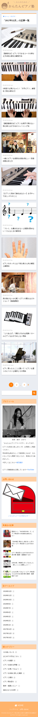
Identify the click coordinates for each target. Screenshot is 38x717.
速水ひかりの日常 (10, 690)
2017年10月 (8, 637)
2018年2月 (8, 621)
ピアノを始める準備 (11, 665)
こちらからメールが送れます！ (19, 516)
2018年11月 (8, 595)
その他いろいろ (10, 652)
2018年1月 (8, 625)
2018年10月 (8, 600)
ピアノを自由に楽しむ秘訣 (13, 673)
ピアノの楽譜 (9, 660)
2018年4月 (8, 612)
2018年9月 (8, 604)
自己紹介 (20, 462)
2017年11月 (8, 633)
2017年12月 (8, 629)
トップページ (13, 709)
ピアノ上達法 (9, 677)
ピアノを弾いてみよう (12, 669)
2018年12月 (8, 591)
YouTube (30, 470)
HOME (20, 705)
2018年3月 (8, 616)
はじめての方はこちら (12, 656)
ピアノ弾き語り (9, 681)
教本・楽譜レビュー (11, 686)
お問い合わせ (24, 709)
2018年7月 (8, 608)
